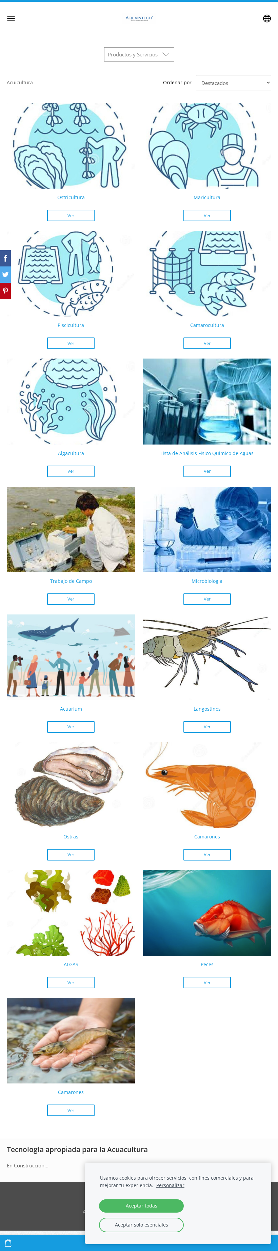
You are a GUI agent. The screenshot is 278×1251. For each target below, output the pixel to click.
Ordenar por (177, 83)
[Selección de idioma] (267, 18)
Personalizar (170, 1185)
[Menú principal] (11, 18)
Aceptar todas (141, 1206)
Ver (70, 215)
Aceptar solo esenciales (141, 1225)
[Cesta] (8, 1243)
